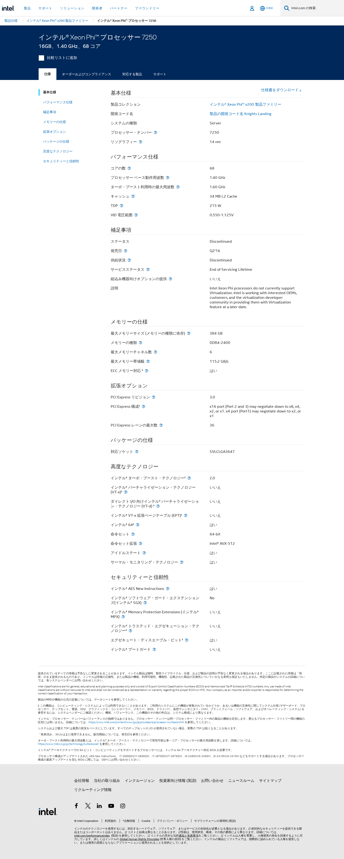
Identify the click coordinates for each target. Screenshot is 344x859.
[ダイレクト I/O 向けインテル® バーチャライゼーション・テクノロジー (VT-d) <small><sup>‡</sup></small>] (158, 506)
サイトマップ (270, 780)
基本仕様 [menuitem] (49, 92)
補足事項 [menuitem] (49, 112)
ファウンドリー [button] (147, 8)
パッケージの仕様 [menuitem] (56, 141)
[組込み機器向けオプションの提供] (170, 279)
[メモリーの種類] (140, 343)
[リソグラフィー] (140, 142)
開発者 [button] (97, 8)
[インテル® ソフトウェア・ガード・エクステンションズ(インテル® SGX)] (145, 603)
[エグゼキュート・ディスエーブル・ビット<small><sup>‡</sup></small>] (186, 640)
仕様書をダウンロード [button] (280, 90)
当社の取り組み (107, 780)
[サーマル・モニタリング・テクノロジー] (181, 562)
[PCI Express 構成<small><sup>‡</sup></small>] (143, 406)
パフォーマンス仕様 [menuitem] (58, 102)
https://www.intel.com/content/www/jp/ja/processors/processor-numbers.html (136, 722)
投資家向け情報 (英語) (177, 780)
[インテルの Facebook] (76, 806)
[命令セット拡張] (140, 543)
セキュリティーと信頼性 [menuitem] (61, 161)
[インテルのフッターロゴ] (48, 811)
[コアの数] (129, 168)
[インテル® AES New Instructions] (167, 589)
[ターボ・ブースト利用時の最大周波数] (177, 187)
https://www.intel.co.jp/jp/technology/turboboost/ (68, 744)
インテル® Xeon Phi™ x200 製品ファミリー (245, 104)
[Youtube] (111, 806)
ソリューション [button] (72, 8)
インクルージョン (140, 780)
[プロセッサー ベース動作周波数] (167, 178)
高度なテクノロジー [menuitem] (58, 151)
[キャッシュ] (132, 196)
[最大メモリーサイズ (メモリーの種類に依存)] (188, 333)
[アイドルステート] (144, 553)
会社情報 (81, 780)
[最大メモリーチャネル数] (155, 352)
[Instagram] (123, 806)
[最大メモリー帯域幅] (147, 361)
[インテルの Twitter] (88, 806)
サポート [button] (45, 8)
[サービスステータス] (147, 269)
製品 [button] (27, 8)
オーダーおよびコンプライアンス (86, 74)
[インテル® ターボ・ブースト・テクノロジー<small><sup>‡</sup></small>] (189, 478)
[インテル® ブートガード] (154, 649)
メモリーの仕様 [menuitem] (54, 122)
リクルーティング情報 (93, 789)
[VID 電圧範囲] (136, 215)
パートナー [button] (119, 8)
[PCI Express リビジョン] (153, 397)
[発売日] (125, 251)
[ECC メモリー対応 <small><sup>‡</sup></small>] (146, 371)
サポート (159, 74)
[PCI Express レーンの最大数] (161, 425)
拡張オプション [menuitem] (54, 132)
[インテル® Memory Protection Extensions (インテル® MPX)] (123, 617)
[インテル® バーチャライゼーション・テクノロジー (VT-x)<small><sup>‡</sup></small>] (125, 492)
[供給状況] (129, 260)
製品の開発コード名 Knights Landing (240, 114)
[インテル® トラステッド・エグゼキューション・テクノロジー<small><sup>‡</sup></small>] (130, 631)
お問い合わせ (212, 780)
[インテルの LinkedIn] (99, 806)
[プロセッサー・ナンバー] (155, 132)
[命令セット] (132, 534)
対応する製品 (132, 74)
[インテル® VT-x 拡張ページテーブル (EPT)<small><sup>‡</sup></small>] (185, 515)
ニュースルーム (241, 780)
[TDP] (121, 206)
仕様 (47, 74)
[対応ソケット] (136, 452)
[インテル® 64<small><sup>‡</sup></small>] (137, 525)
